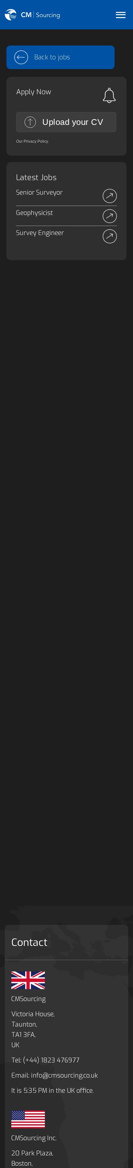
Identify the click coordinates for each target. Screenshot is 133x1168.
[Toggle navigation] (120, 15)
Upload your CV (72, 122)
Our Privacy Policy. (32, 141)
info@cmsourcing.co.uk (64, 1075)
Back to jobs (52, 57)
